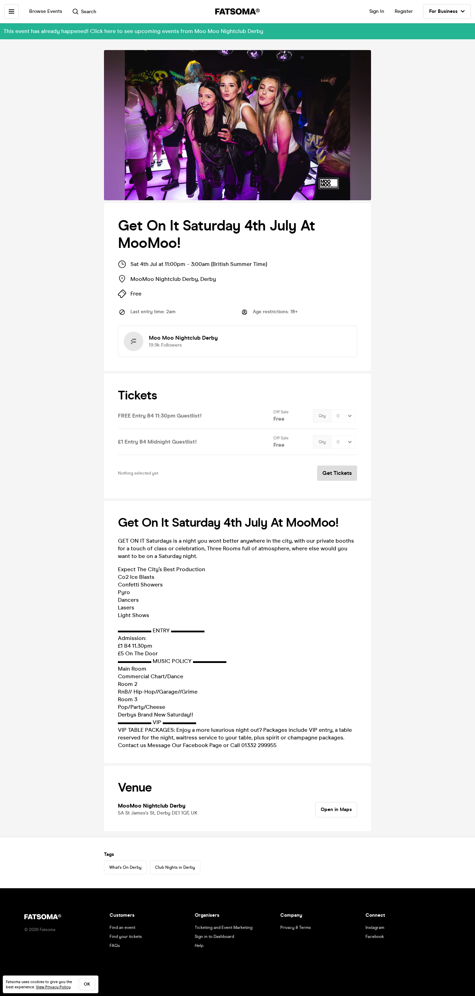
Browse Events (45, 11)
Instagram (374, 927)
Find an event (122, 927)
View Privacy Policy (53, 987)
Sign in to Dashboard (214, 936)
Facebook (374, 936)
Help (199, 945)
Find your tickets (126, 936)
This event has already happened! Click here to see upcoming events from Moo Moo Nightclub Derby (133, 31)
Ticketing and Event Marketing (223, 927)
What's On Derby (125, 867)
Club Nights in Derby (175, 867)
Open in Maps (336, 809)
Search (88, 12)
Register (404, 11)
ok (87, 984)
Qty (322, 415)
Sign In (376, 11)
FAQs (115, 945)
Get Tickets (337, 473)
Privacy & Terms (295, 927)
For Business (443, 11)
